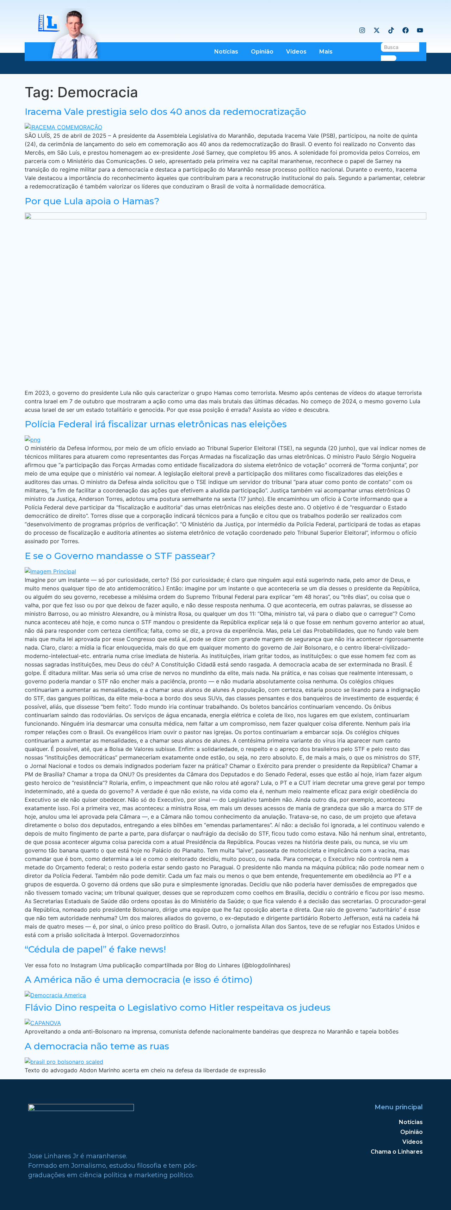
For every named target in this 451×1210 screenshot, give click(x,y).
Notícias (226, 51)
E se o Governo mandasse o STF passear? (120, 555)
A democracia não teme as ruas (97, 1046)
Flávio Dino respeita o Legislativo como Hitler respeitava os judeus (177, 1007)
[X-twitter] (376, 30)
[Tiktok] (391, 30)
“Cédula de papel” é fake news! (95, 949)
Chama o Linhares (397, 1151)
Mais (326, 51)
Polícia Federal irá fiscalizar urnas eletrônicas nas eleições (156, 424)
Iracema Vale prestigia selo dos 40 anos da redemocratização (165, 111)
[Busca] (388, 58)
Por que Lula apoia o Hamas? (92, 201)
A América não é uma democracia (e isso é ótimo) (139, 979)
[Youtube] (420, 30)
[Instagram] (362, 30)
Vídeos (296, 51)
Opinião (262, 51)
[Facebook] (405, 30)
